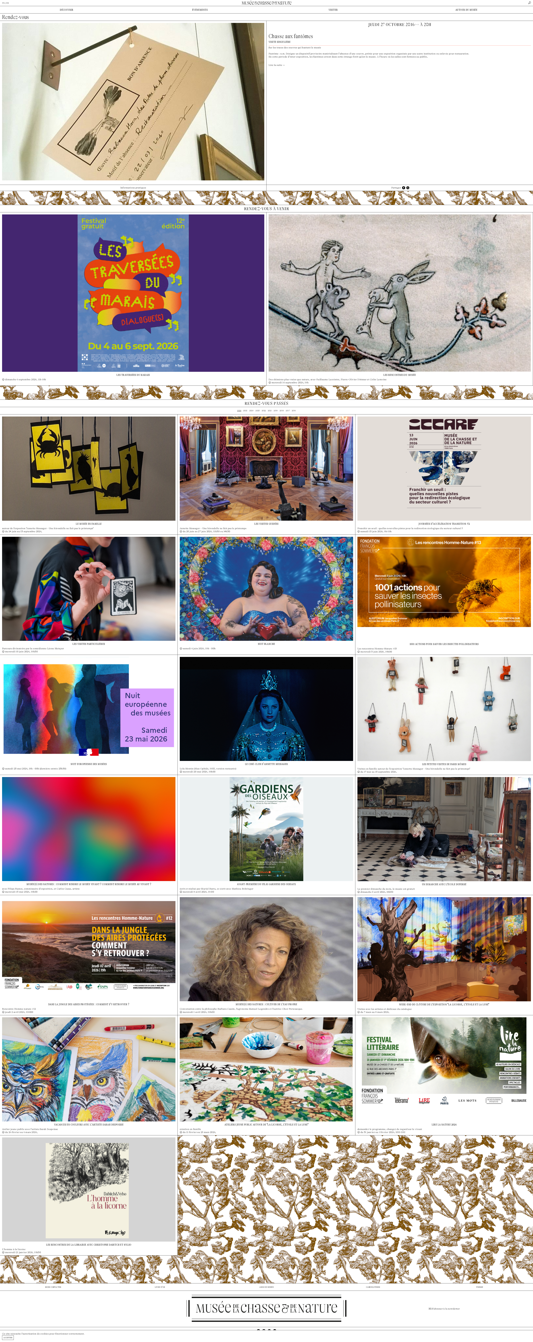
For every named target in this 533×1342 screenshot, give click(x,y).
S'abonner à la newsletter (446, 1308)
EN (7, 3)
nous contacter (53, 1287)
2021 (270, 411)
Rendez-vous (15, 17)
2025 (245, 411)
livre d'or (160, 1287)
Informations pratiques (133, 187)
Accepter (7, 1337)
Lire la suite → (277, 65)
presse (479, 1287)
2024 (251, 411)
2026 (239, 411)
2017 (288, 411)
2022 (264, 411)
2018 (282, 411)
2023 (258, 411)
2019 (276, 411)
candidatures (373, 1287)
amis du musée (266, 1287)
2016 (294, 411)
